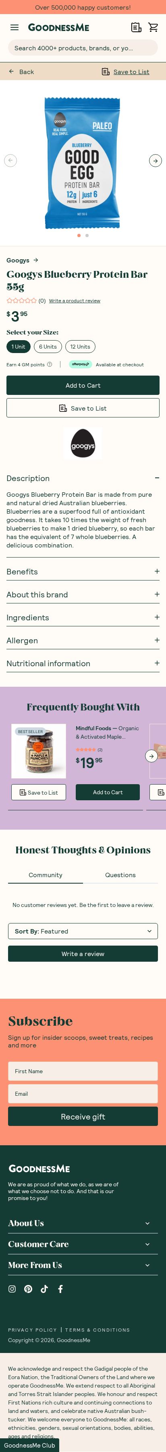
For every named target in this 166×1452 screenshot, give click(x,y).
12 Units (80, 346)
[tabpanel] (83, 931)
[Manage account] (14, 27)
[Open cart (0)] (153, 27)
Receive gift (83, 1116)
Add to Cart (83, 385)
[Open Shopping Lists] (136, 27)
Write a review (83, 953)
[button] (29, 1445)
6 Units (48, 346)
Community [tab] (45, 874)
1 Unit (18, 346)
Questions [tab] (120, 874)
